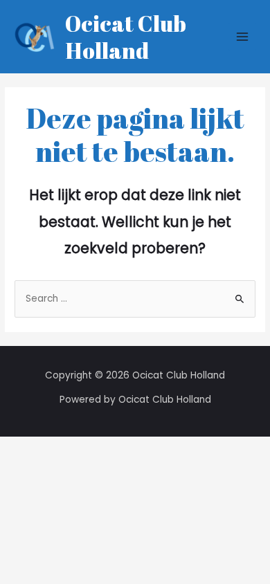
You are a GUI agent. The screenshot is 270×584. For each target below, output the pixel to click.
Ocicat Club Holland (125, 36)
